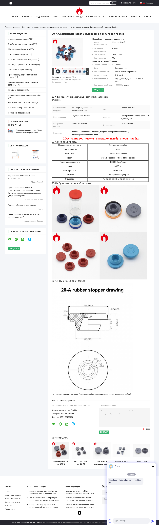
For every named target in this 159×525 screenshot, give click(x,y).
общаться (98, 90)
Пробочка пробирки (17, 113)
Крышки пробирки (17, 90)
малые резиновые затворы (67, 394)
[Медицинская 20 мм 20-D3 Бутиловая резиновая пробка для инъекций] (81, 450)
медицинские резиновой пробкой (117, 394)
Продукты (27, 17)
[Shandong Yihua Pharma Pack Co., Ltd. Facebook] (11, 3)
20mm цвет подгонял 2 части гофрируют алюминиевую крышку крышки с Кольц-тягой (80, 499)
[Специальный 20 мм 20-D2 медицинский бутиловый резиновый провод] (60, 450)
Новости (135, 17)
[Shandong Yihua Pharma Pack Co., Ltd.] (79, 11)
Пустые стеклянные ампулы (21, 59)
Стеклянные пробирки (18, 69)
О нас (55, 17)
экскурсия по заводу (72, 17)
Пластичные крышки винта (21, 108)
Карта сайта (10, 509)
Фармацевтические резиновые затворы (50, 27)
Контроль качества (96, 17)
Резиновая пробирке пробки (90, 394)
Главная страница (12, 27)
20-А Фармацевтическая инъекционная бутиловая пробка (66, 79)
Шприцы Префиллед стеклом (22, 64)
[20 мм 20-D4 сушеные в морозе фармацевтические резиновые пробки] (102, 450)
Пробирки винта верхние (20, 44)
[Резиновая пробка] (66, 52)
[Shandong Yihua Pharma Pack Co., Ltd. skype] (31, 239)
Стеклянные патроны (18, 54)
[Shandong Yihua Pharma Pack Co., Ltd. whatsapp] (18, 239)
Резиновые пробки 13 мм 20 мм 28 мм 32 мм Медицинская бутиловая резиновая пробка (29, 132)
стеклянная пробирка (18, 39)
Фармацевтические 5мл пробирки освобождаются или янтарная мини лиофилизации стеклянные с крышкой (45, 499)
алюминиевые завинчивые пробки (24, 95)
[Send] (153, 521)
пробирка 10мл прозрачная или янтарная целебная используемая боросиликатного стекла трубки (43, 506)
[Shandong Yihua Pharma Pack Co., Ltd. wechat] (24, 239)
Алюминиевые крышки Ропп (22, 102)
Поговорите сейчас (129, 3)
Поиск (114, 3)
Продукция (26, 27)
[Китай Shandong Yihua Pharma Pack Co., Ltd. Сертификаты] (15, 154)
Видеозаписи (42, 17)
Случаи (147, 17)
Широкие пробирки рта (19, 49)
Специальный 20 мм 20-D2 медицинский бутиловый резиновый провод (60, 462)
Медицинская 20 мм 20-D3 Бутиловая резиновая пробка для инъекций (81, 462)
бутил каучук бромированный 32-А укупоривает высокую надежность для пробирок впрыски (141, 462)
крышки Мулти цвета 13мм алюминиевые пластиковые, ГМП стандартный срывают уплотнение (81, 492)
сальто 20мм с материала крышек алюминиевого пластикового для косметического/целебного (80, 506)
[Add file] (110, 521)
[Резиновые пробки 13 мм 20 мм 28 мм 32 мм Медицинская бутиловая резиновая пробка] (10, 132)
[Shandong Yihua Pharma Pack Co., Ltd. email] (11, 239)
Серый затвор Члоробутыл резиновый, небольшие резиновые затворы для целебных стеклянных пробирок (121, 462)
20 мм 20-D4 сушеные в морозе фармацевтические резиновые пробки (102, 462)
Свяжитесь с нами (118, 17)
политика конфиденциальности (25, 522)
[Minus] (152, 466)
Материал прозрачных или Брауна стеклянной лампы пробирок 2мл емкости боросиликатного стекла (43, 492)
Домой (15, 17)
